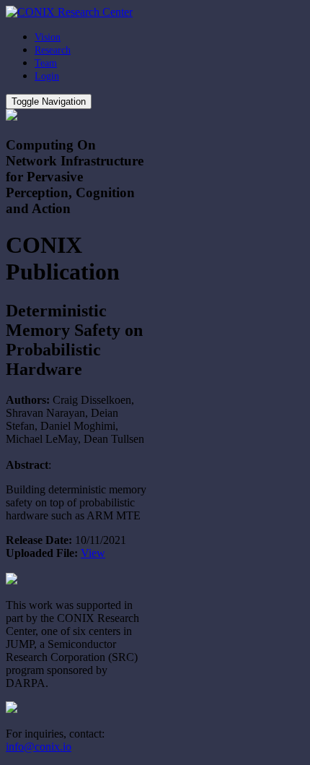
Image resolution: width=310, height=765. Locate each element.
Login (47, 76)
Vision (48, 37)
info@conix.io (38, 746)
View (93, 553)
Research (53, 50)
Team (46, 63)
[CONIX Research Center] (69, 12)
